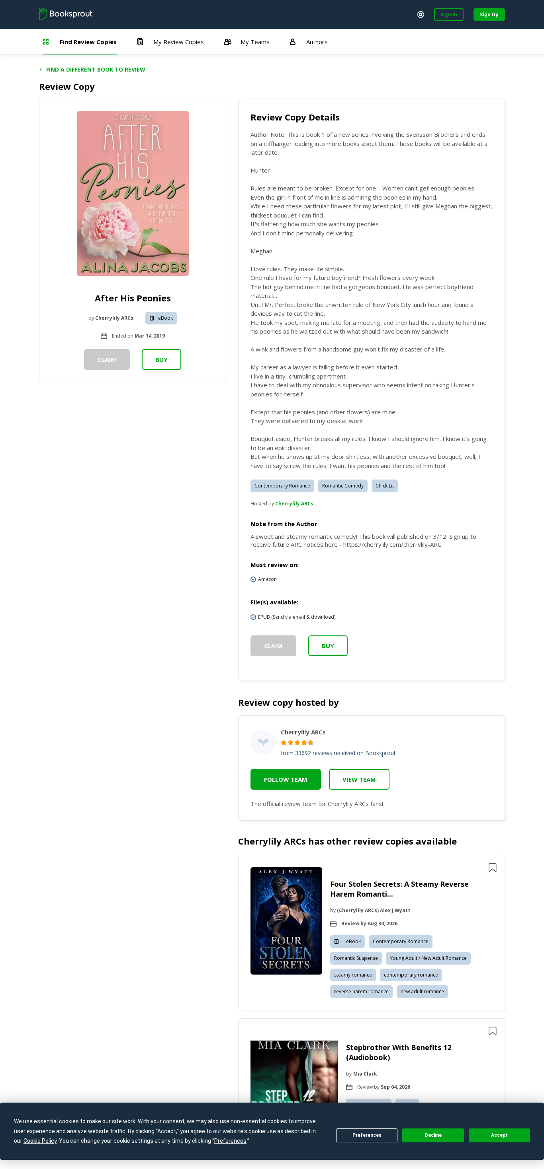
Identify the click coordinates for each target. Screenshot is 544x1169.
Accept (499, 1135)
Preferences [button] (230, 1141)
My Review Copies (178, 42)
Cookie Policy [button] (40, 1141)
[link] (286, 922)
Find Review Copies (88, 42)
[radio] (284, 743)
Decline (433, 1135)
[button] (371, 932)
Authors (317, 42)
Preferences (367, 1135)
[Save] (493, 867)
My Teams (255, 42)
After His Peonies (133, 298)
